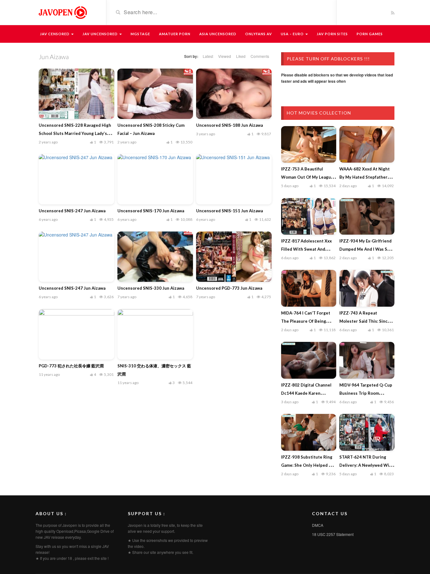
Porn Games (370, 34)
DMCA (317, 525)
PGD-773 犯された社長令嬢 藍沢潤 (71, 365)
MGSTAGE (140, 34)
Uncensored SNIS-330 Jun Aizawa (150, 288)
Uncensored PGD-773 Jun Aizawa (229, 288)
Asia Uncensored (217, 34)
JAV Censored (55, 34)
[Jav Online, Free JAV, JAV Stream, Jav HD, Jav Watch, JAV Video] (62, 12)
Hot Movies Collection (319, 112)
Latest (208, 56)
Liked (241, 56)
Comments (260, 56)
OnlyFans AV (258, 34)
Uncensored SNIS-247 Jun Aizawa (72, 210)
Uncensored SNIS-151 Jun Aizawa (229, 210)
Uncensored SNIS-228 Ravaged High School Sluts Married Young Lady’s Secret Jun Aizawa (75, 133)
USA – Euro (293, 34)
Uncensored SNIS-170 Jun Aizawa (150, 210)
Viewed (224, 56)
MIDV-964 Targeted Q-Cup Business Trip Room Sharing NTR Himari (365, 393)
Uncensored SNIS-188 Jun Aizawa (229, 125)
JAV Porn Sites (332, 34)
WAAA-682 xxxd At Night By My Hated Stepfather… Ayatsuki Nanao (365, 177)
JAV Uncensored (100, 34)
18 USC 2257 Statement (333, 534)
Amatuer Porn (174, 34)
